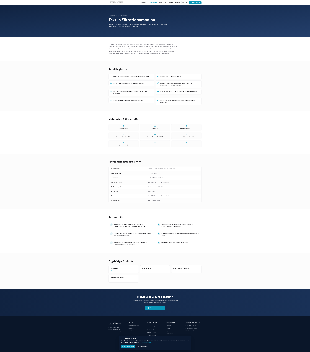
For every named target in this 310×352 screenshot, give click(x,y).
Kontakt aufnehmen (156, 308)
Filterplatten (131, 328)
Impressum (169, 331)
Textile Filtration (151, 330)
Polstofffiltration (190, 325)
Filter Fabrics (189, 331)
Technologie (153, 2)
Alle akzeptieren (129, 346)
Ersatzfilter (130, 331)
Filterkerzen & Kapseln (133, 325)
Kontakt (177, 2)
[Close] (188, 346)
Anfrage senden (195, 2)
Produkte (143, 2)
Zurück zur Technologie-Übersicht (119, 15)
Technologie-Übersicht (153, 327)
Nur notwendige (142, 346)
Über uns (171, 2)
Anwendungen (162, 2)
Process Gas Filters (191, 328)
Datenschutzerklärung (145, 342)
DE (185, 2)
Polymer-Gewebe (151, 332)
